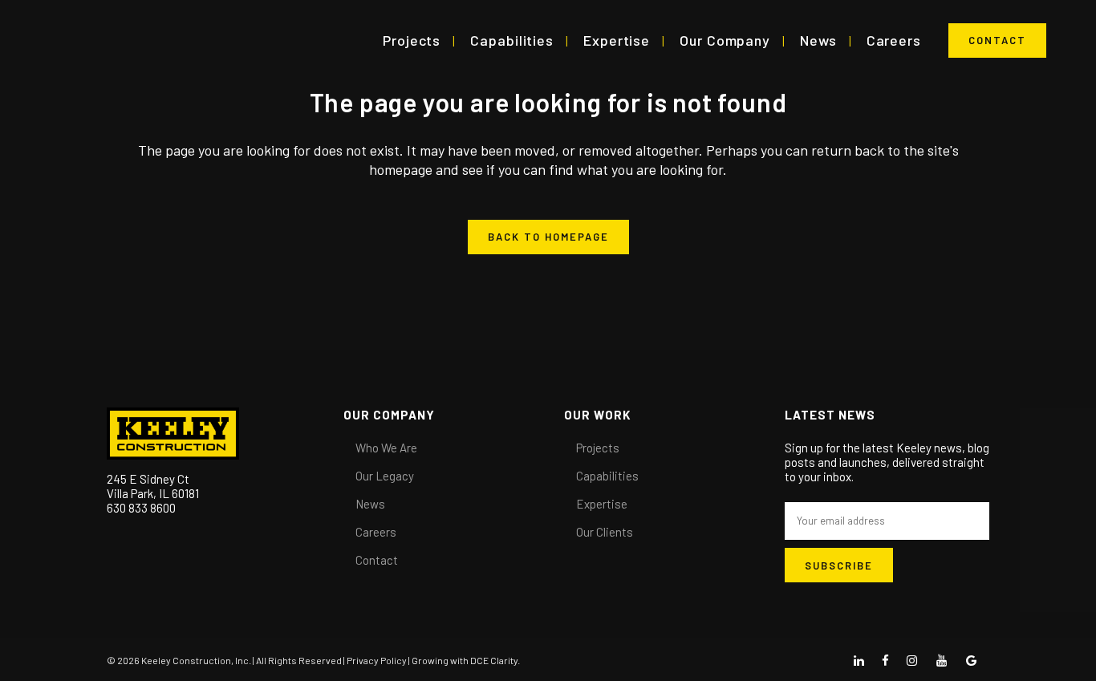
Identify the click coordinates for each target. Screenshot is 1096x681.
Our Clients (604, 532)
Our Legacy (384, 475)
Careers (375, 532)
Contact (376, 560)
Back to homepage (548, 236)
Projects (597, 447)
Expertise (601, 504)
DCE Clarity (494, 660)
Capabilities (607, 475)
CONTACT (997, 40)
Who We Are (386, 447)
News (370, 504)
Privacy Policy (377, 660)
